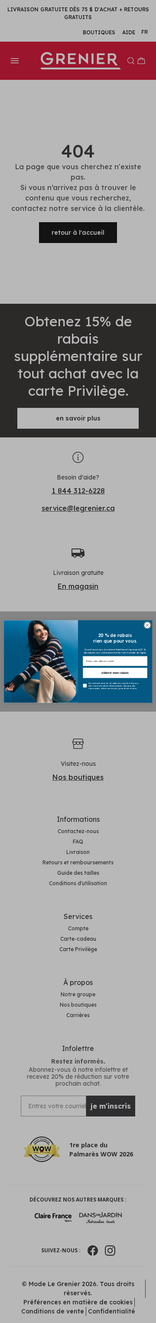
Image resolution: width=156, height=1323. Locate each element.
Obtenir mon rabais (115, 672)
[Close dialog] (147, 625)
